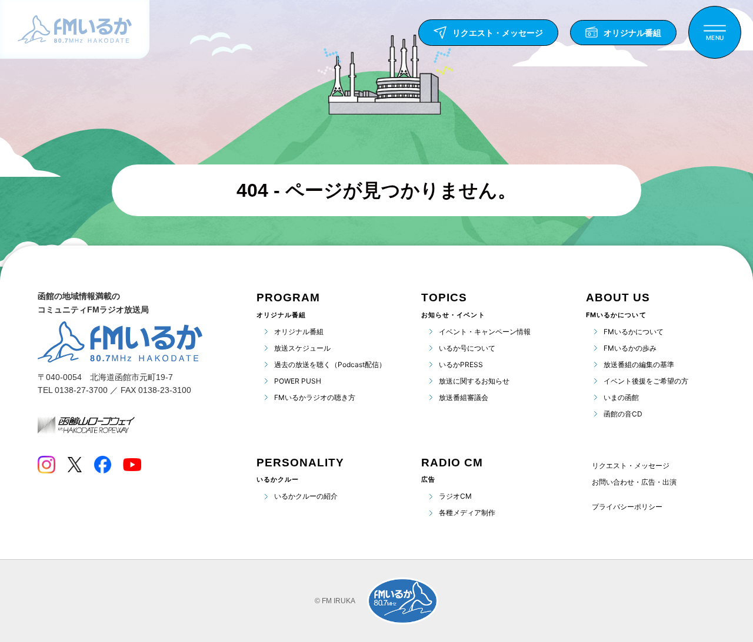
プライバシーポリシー (627, 507)
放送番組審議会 (463, 397)
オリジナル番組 (299, 331)
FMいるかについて (634, 331)
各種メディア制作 (467, 512)
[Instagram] (46, 464)
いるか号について (467, 348)
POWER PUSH (297, 381)
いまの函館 (621, 397)
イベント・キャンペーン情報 (485, 331)
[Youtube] (132, 464)
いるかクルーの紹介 (306, 496)
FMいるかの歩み (630, 348)
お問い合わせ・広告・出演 (634, 482)
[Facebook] (102, 464)
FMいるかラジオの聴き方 (314, 397)
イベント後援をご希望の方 (646, 381)
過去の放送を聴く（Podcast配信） (330, 364)
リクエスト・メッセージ (630, 465)
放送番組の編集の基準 (639, 364)
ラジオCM (455, 496)
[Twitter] (74, 464)
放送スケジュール (302, 348)
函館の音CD (623, 413)
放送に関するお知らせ (474, 381)
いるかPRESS (461, 364)
